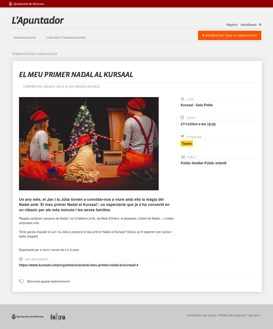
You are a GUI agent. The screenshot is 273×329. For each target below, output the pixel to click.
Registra (232, 24)
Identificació (249, 24)
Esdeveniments (25, 37)
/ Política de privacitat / (232, 315)
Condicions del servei (201, 315)
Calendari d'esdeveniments (66, 37)
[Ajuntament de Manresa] (31, 316)
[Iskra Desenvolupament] (61, 316)
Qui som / (254, 315)
